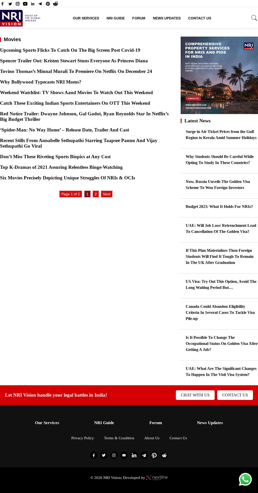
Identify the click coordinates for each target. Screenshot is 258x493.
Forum (138, 18)
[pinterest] (47, 5)
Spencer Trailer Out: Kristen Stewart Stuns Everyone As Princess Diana (74, 60)
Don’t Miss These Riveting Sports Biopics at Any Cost (55, 156)
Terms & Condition (119, 438)
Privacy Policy (82, 438)
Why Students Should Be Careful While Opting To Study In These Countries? (220, 159)
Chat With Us (195, 395)
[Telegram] (40, 5)
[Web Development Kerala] (157, 478)
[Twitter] (10, 5)
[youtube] (25, 5)
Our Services (86, 18)
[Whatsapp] (245, 485)
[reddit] (55, 5)
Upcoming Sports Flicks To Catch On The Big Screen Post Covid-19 (70, 50)
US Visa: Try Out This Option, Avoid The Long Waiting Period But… (221, 284)
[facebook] (2, 5)
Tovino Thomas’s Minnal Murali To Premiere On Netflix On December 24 (76, 71)
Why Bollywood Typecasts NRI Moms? (40, 82)
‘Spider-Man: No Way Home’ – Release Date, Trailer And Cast (64, 129)
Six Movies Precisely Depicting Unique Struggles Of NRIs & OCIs (67, 177)
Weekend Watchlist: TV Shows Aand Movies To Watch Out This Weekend (76, 92)
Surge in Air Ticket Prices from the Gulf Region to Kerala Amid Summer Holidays (221, 134)
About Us (151, 438)
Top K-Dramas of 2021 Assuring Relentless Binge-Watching (61, 167)
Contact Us (199, 18)
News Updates (167, 18)
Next (106, 194)
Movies (12, 39)
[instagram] (17, 5)
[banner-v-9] (219, 111)
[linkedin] (32, 5)
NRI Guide (116, 18)
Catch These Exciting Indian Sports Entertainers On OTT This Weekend (75, 103)
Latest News (197, 120)
